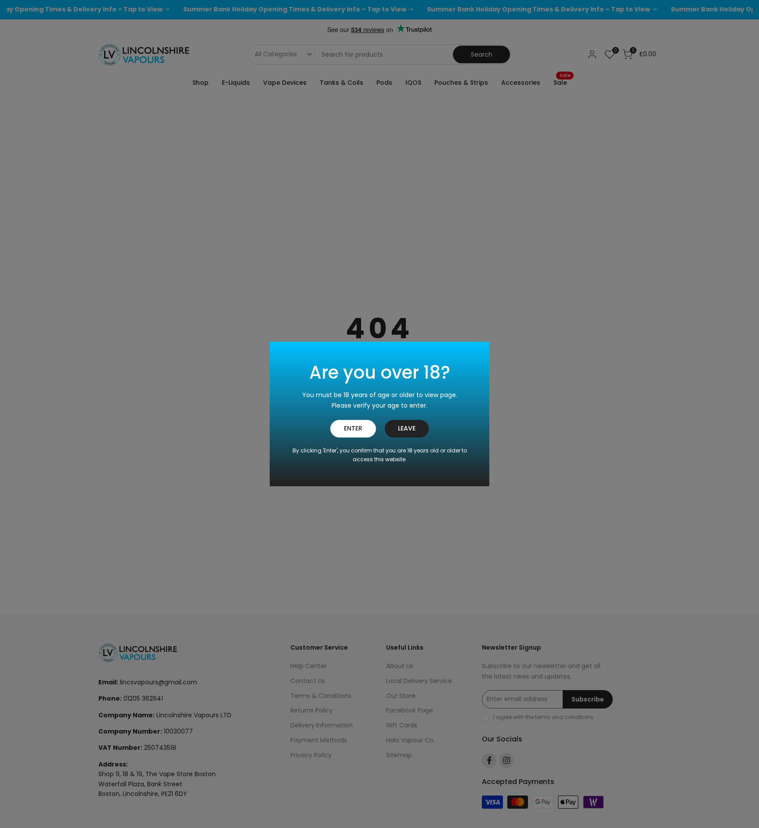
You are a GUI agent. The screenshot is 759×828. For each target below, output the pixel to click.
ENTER (353, 428)
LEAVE (407, 428)
